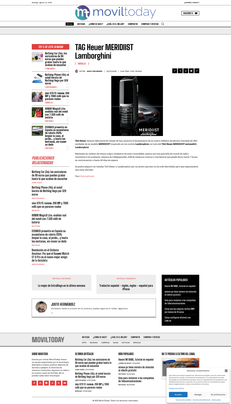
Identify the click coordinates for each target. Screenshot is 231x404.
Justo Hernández (94, 71)
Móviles (49, 103)
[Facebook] (174, 70)
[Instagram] (40, 383)
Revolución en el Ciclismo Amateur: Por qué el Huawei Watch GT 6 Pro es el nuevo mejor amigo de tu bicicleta (50, 255)
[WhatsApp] (185, 70)
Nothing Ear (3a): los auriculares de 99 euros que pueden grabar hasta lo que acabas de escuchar (56, 59)
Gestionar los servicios (176, 388)
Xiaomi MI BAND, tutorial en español (180, 286)
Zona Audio (50, 69)
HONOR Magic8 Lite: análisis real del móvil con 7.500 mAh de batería (56, 113)
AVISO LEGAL (216, 400)
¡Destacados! (51, 87)
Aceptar (178, 394)
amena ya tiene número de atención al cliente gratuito (136, 369)
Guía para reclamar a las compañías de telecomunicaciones (136, 379)
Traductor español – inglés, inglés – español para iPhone (126, 287)
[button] (226, 371)
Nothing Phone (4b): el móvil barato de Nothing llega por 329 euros (57, 79)
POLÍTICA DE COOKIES (183, 400)
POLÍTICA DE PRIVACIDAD (201, 400)
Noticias (49, 121)
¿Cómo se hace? (125, 363)
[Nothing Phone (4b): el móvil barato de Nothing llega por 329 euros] (37, 78)
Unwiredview (87, 176)
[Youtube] (64, 383)
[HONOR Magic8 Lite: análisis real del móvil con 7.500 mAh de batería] (37, 112)
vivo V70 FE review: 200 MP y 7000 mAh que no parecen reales (57, 96)
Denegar (198, 394)
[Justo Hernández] (77, 71)
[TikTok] (52, 383)
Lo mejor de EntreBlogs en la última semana (61, 285)
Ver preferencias (218, 394)
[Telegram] (191, 70)
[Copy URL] (196, 70)
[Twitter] (180, 70)
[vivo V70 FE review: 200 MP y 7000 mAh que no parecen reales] (37, 97)
